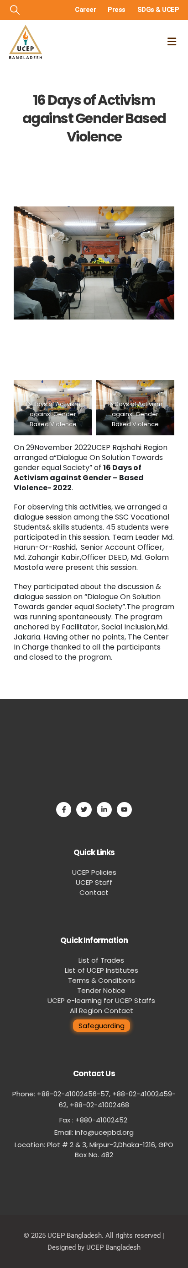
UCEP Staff (94, 882)
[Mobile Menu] (171, 42)
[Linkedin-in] (104, 809)
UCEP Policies (94, 872)
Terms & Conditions (101, 980)
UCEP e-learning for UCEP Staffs (101, 1000)
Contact (94, 892)
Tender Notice (101, 990)
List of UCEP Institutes (101, 970)
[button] (15, 10)
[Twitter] (83, 809)
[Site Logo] (25, 42)
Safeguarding (101, 1025)
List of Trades (101, 960)
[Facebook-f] (63, 809)
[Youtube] (124, 809)
